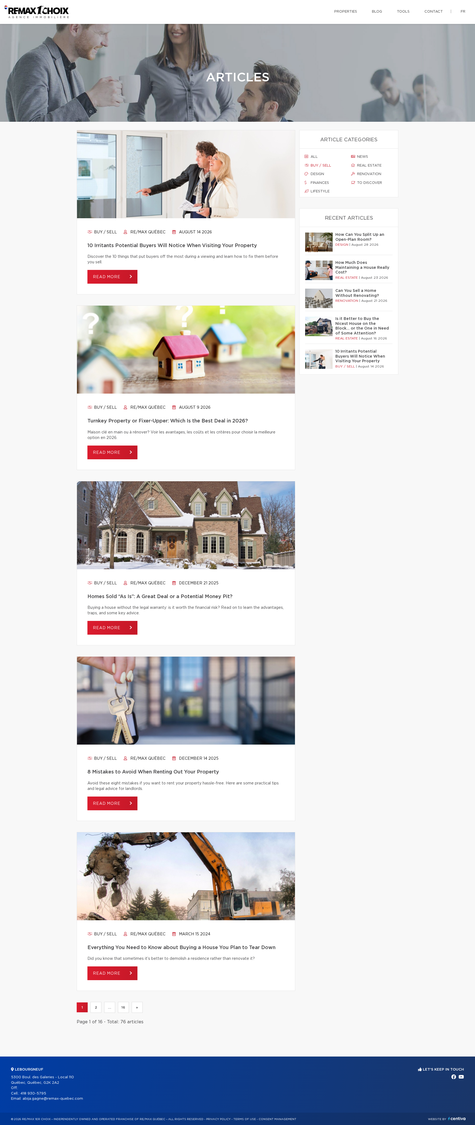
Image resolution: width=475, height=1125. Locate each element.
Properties (345, 11)
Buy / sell (105, 232)
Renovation (368, 174)
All (314, 157)
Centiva (457, 1118)
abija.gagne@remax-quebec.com (53, 1099)
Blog (377, 11)
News (362, 157)
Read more (107, 277)
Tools (403, 11)
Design (317, 174)
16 (123, 1007)
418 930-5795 (33, 1093)
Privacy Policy (218, 1119)
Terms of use (244, 1119)
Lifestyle (320, 191)
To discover (369, 183)
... (109, 1007)
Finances (319, 183)
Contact (433, 11)
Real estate (369, 165)
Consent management (277, 1119)
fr (463, 11)
